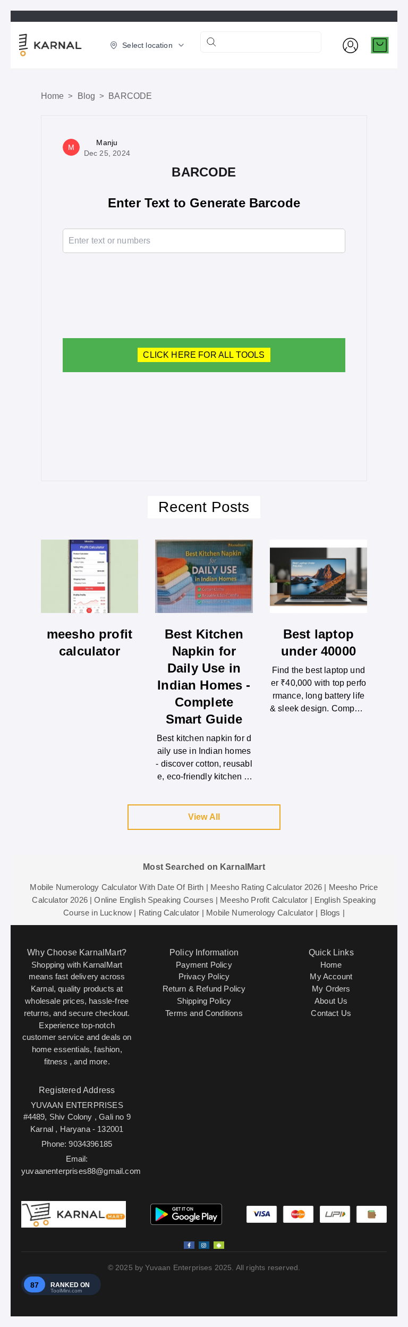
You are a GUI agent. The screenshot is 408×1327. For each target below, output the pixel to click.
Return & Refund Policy (204, 988)
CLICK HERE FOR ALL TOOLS (204, 354)
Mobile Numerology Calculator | (262, 912)
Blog (87, 95)
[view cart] (380, 45)
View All (204, 816)
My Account (331, 976)
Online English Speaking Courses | (156, 899)
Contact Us (331, 1013)
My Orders (331, 988)
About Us (330, 1000)
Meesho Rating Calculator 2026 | (268, 887)
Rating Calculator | (171, 912)
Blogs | (332, 912)
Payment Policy (204, 964)
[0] (380, 45)
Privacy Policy (204, 976)
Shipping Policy (204, 1000)
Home (52, 95)
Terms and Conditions (203, 1013)
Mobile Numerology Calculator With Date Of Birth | (119, 887)
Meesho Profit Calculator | (266, 899)
